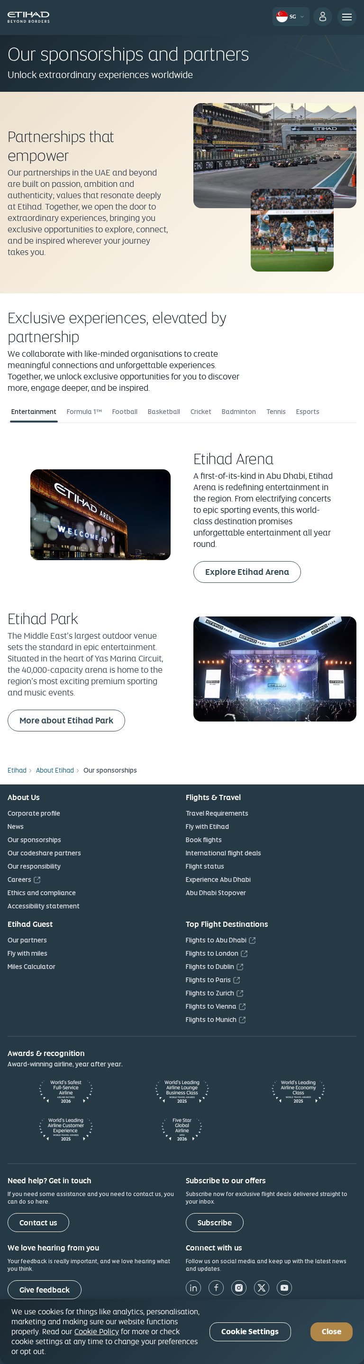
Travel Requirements (217, 813)
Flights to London (212, 953)
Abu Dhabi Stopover (216, 893)
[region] (182, 1331)
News (16, 826)
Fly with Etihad (207, 826)
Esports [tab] (307, 411)
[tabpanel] (182, 588)
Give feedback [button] (44, 1290)
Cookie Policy (96, 1331)
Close (331, 1332)
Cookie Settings (250, 1332)
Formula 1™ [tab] (84, 411)
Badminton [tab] (239, 411)
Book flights (204, 840)
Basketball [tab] (164, 411)
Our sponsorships (34, 840)
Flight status (205, 866)
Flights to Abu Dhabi (216, 940)
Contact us (38, 1223)
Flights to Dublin (210, 966)
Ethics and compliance (42, 893)
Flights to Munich (211, 1019)
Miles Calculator (31, 966)
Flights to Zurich (210, 993)
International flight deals (223, 853)
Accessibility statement (44, 906)
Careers (19, 879)
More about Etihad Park (72, 720)
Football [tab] (124, 411)
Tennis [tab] (276, 411)
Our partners (27, 940)
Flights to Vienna (211, 1006)
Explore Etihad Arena (253, 571)
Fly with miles (27, 953)
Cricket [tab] (201, 411)
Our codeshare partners (44, 853)
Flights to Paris (208, 980)
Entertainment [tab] (33, 411)
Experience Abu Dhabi (218, 879)
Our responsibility (34, 866)
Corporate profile (34, 813)
